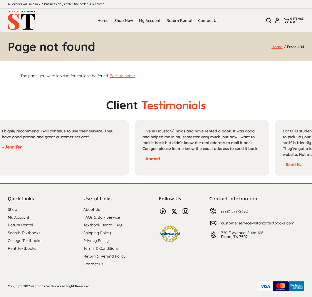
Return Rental (179, 20)
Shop (12, 209)
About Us (91, 209)
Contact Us (208, 20)
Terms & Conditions (100, 248)
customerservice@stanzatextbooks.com (257, 223)
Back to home (122, 75)
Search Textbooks (24, 232)
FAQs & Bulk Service (101, 217)
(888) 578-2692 (234, 211)
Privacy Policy (96, 240)
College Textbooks (24, 240)
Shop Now (123, 20)
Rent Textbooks (22, 248)
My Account (150, 20)
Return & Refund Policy (104, 256)
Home (103, 20)
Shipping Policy (97, 232)
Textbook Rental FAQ (102, 225)
